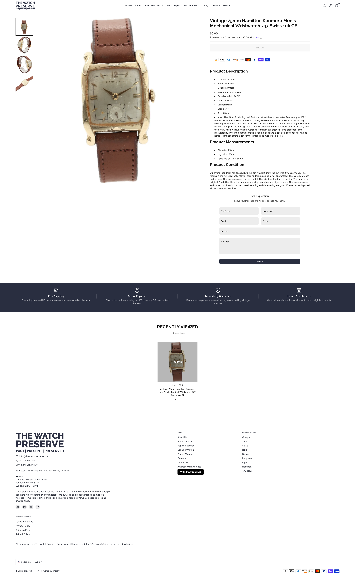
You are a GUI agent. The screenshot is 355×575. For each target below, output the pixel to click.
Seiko (245, 445)
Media (226, 5)
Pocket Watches (186, 454)
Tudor (245, 441)
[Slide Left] (41, 100)
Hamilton (247, 466)
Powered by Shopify (50, 571)
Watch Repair (173, 5)
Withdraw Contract (190, 472)
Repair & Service (186, 445)
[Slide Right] (195, 100)
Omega (246, 437)
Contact (216, 5)
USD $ (30, 562)
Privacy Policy (23, 525)
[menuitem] (210, 437)
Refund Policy (23, 534)
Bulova (245, 454)
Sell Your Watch (192, 5)
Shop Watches (152, 5)
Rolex (245, 449)
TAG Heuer (247, 470)
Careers (182, 458)
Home (128, 5)
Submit (260, 261)
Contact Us (183, 462)
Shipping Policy (24, 530)
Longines (247, 458)
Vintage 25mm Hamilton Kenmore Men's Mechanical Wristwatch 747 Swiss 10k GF (177, 391)
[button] (324, 5)
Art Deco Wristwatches (189, 466)
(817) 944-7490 (27, 460)
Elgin (244, 462)
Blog (206, 5)
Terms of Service (24, 521)
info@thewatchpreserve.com (34, 456)
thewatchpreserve (32, 571)
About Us (182, 437)
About (138, 5)
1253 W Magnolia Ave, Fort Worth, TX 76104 (47, 470)
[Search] (324, 5)
